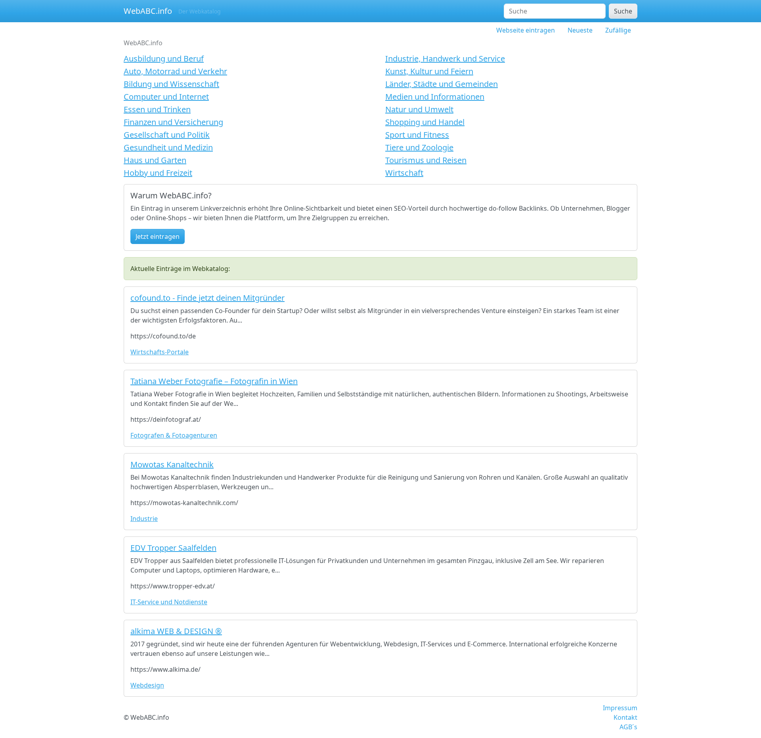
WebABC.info (148, 11)
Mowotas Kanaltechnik (172, 464)
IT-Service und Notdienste (168, 602)
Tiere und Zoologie (419, 147)
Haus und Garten (155, 160)
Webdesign (147, 685)
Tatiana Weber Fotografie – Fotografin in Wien (214, 381)
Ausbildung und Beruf (164, 58)
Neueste (580, 30)
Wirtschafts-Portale (159, 352)
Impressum (620, 707)
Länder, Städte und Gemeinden (441, 84)
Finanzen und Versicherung (173, 122)
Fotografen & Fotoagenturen (173, 435)
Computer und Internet (166, 96)
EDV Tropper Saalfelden (173, 547)
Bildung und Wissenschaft (171, 84)
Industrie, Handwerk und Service (445, 58)
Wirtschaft (404, 172)
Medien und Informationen (434, 96)
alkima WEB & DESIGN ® (176, 631)
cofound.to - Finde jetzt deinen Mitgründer (207, 297)
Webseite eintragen (525, 30)
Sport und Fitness (417, 134)
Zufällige (618, 30)
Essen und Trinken (157, 109)
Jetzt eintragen (158, 236)
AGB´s (628, 727)
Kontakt (625, 717)
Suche (623, 11)
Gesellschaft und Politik (167, 134)
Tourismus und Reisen (426, 160)
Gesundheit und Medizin (168, 147)
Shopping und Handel (425, 122)
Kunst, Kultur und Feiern (429, 71)
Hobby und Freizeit (158, 172)
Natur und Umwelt (419, 109)
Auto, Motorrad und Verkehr (175, 71)
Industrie (144, 518)
